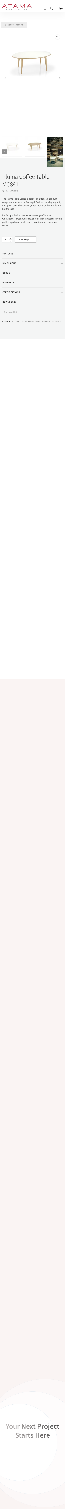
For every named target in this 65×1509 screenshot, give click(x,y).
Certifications (11, 292)
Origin (6, 273)
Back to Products (15, 24)
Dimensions (9, 263)
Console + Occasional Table (27, 321)
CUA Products (47, 321)
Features (7, 253)
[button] (57, 37)
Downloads (9, 302)
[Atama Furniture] (17, 8)
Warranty (8, 282)
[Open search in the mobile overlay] (51, 8)
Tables (58, 321)
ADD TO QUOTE (25, 239)
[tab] (32, 254)
